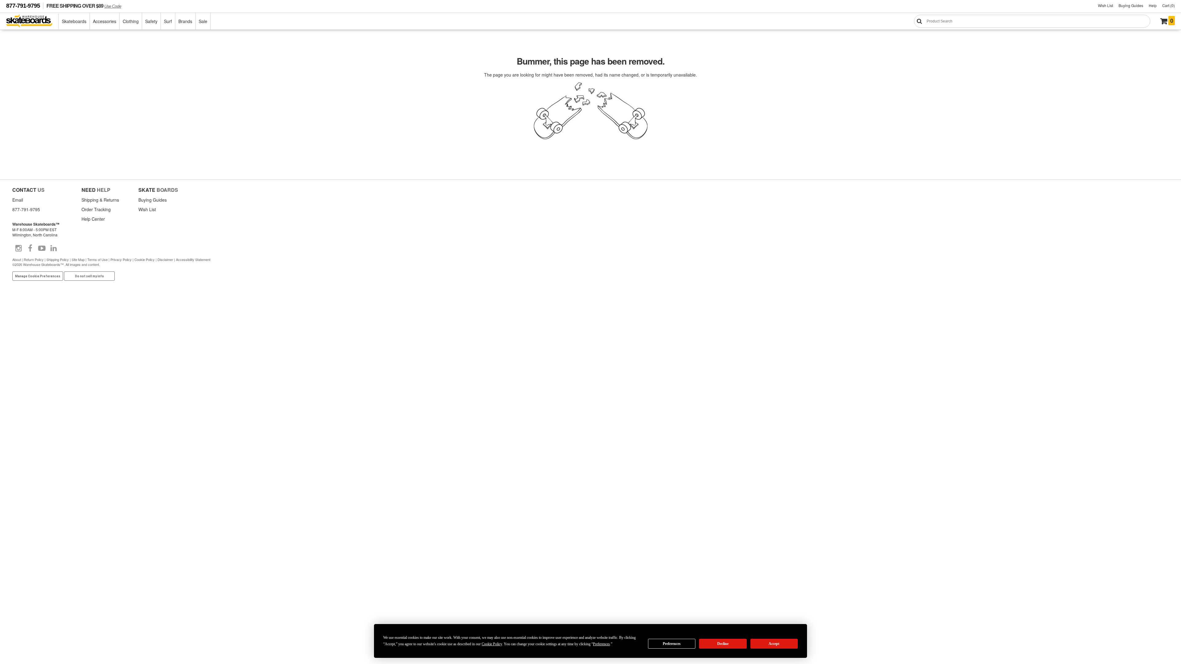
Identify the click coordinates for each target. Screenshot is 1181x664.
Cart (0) (1168, 5)
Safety (151, 21)
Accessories (104, 21)
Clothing (131, 21)
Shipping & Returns (100, 200)
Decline (723, 644)
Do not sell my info (89, 276)
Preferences (672, 644)
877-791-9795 (23, 5)
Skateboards (74, 21)
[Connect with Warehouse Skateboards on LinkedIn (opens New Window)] (53, 248)
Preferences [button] (601, 644)
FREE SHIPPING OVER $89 (83, 5)
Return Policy (34, 259)
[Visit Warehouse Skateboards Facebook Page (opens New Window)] (30, 248)
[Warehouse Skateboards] (32, 21)
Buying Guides (1131, 5)
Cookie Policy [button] (492, 644)
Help (1153, 5)
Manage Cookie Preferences (37, 276)
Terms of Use (97, 259)
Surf (168, 21)
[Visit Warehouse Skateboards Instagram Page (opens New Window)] (18, 248)
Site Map (78, 259)
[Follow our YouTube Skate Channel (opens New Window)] (41, 248)
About (16, 259)
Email (17, 200)
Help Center (93, 219)
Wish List (1105, 5)
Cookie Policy (144, 259)
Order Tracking (96, 209)
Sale (203, 21)
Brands (185, 21)
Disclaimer (165, 259)
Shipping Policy (57, 259)
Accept (774, 644)
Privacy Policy (121, 259)
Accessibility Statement (193, 259)
